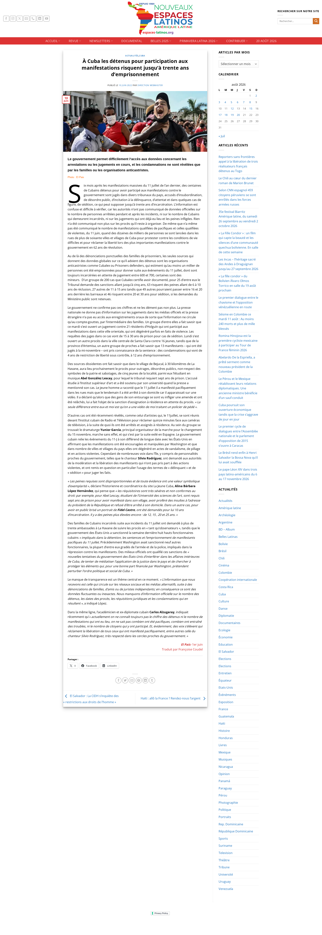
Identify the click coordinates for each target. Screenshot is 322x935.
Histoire (224, 731)
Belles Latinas (228, 537)
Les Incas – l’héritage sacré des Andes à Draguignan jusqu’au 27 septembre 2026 (238, 264)
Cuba (142, 55)
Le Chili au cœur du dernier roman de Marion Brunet (238, 180)
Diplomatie (226, 616)
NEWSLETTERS (99, 41)
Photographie (228, 803)
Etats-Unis (226, 687)
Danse (223, 609)
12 (232, 108)
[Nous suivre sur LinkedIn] (40, 19)
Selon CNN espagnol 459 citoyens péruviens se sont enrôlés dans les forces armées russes (237, 197)
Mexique (225, 752)
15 (250, 108)
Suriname (225, 846)
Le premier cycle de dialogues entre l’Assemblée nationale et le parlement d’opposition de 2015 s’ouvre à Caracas (238, 435)
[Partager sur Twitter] (125, 680)
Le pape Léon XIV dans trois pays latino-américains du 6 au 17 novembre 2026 (238, 474)
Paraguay (225, 788)
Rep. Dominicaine (231, 824)
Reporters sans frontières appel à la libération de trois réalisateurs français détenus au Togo (238, 164)
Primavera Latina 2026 (197, 41)
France (223, 709)
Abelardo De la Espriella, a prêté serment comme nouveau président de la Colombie (237, 364)
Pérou (223, 795)
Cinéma (224, 565)
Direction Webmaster (150, 85)
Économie (226, 637)
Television (226, 853)
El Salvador (226, 652)
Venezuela (226, 889)
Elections (225, 659)
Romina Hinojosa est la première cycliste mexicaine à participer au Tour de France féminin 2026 (238, 343)
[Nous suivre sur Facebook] (6, 19)
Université (226, 874)
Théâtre (224, 860)
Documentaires (229, 623)
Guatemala (226, 716)
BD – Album (227, 529)
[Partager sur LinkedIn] (145, 680)
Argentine (225, 522)
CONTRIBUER (235, 41)
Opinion (224, 774)
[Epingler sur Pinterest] (139, 680)
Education (226, 644)
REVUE (73, 41)
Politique (225, 810)
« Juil (222, 136)
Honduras (226, 738)
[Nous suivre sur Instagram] (13, 19)
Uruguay (225, 882)
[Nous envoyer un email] (26, 19)
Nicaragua (226, 767)
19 (232, 115)
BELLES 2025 (160, 41)
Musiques (225, 759)
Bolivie (223, 544)
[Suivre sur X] (20, 19)
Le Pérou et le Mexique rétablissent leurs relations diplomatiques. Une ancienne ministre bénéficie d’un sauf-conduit (238, 388)
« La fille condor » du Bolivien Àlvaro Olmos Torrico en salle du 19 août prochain (237, 283)
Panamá (224, 781)
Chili (222, 558)
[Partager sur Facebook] (118, 680)
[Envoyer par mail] (132, 680)
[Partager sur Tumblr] (152, 680)
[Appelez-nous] (33, 19)
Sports (223, 838)
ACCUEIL (51, 41)
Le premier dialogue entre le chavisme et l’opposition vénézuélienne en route (238, 302)
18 (226, 115)
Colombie (225, 573)
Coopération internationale (238, 580)
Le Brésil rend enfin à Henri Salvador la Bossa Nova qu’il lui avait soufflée (238, 457)
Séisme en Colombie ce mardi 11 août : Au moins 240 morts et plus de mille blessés (237, 321)
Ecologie (224, 630)
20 (238, 115)
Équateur (225, 680)
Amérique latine (230, 508)
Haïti (222, 723)
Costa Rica (226, 587)
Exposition (226, 702)
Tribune (224, 867)
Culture (224, 601)
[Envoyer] (316, 21)
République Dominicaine (236, 831)
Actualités (131, 55)
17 (220, 115)
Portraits (225, 817)
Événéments (227, 695)
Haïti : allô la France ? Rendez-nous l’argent (171, 698)
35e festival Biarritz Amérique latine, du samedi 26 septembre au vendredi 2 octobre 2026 (238, 219)
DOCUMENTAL (131, 41)
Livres (223, 745)
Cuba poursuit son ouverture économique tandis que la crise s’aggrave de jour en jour (238, 412)
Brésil (222, 551)
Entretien (225, 673)
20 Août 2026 (266, 41)
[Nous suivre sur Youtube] (46, 19)
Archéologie (227, 515)
